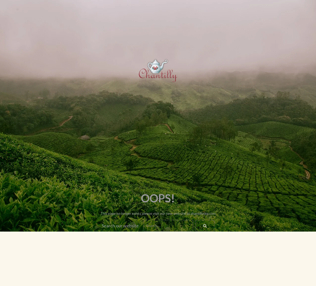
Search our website (120, 225)
